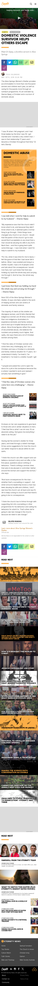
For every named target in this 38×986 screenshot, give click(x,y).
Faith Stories (5, 956)
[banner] (5, 4)
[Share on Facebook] (4, 62)
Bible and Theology (7, 960)
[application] (19, 18)
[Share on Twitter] (9, 62)
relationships (15, 32)
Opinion (22, 956)
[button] (19, 18)
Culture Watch (6, 953)
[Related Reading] (32, 62)
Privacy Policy (24, 975)
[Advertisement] (19, 114)
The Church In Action (27, 949)
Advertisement (29, 831)
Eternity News (12, 941)
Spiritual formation (26, 946)
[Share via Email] (21, 62)
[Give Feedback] (4, 68)
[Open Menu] (35, 4)
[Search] (31, 4)
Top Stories (5, 949)
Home (3, 946)
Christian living (24, 953)
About (4, 975)
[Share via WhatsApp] (15, 62)
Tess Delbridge (13, 74)
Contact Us (6, 979)
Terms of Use (24, 979)
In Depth (5, 32)
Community (5, 982)
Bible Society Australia (27, 960)
